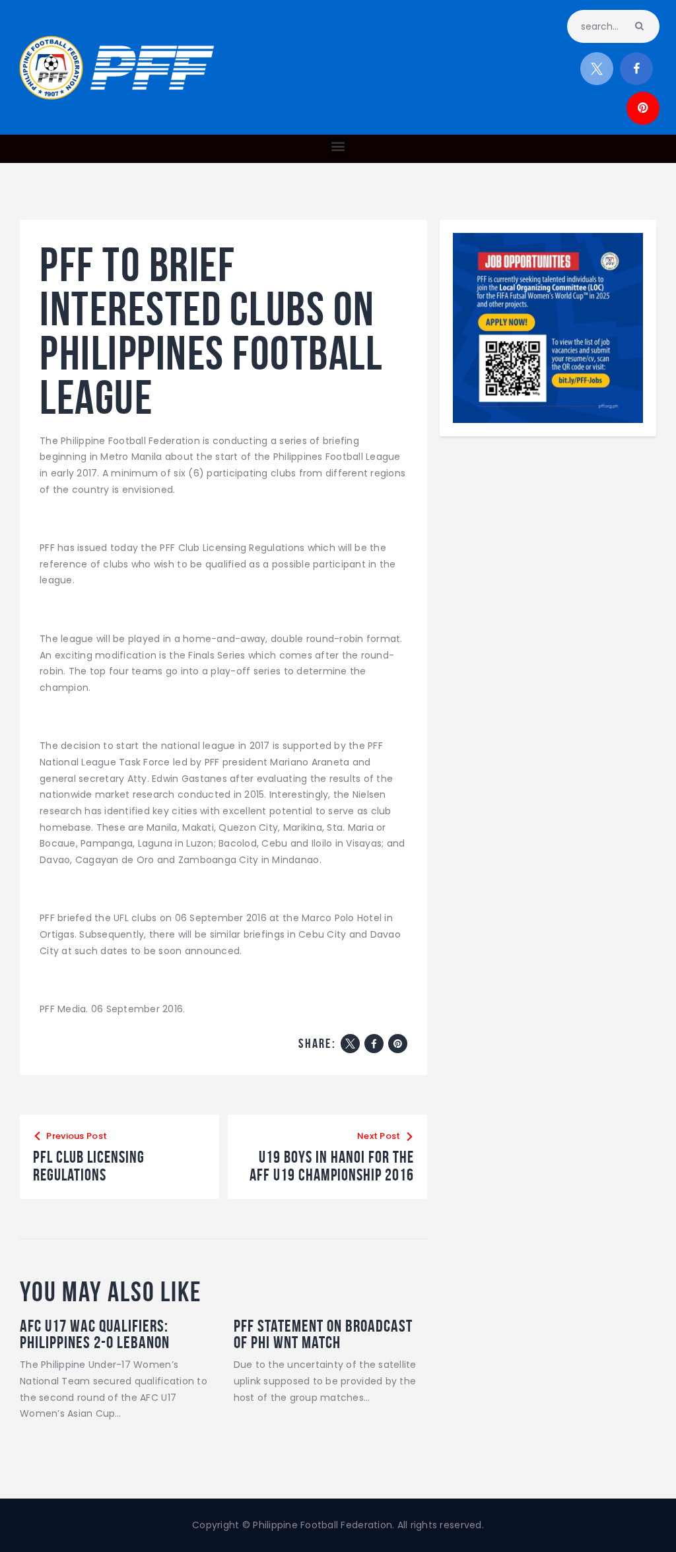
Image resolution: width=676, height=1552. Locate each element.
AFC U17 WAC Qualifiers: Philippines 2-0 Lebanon (95, 1334)
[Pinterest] (397, 1043)
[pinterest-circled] (642, 108)
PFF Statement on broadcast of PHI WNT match (323, 1334)
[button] (338, 145)
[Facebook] (374, 1043)
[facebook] (636, 68)
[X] (350, 1043)
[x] (596, 68)
